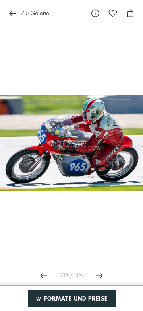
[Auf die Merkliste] (113, 13)
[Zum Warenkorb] (130, 13)
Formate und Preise (75, 299)
